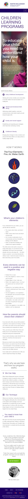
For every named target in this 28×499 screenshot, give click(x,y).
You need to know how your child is (13, 415)
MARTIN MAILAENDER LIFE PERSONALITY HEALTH (13, 496)
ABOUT (11, 490)
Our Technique (11, 395)
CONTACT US (9, 493)
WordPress (22, 497)
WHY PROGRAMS (19, 490)
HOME (6, 490)
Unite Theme (12, 497)
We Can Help (10, 373)
